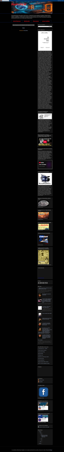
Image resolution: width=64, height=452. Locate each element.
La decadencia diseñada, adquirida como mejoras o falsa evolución (46, 324)
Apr (40, 432)
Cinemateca (36, 21)
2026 (40, 443)
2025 (40, 431)
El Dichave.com (40, 355)
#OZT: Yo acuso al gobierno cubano (43, 363)
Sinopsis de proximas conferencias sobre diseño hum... (44, 436)
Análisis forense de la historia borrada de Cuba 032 (47, 318)
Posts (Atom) (26, 30)
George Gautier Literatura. (42, 350)
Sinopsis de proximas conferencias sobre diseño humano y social (45, 288)
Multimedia (27, 21)
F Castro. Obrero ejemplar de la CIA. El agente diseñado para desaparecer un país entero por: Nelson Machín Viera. (47, 300)
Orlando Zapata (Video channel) (43, 361)
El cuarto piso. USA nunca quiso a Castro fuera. (46, 307)
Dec (41, 441)
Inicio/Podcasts (17, 21)
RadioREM (18, 4)
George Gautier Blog (41, 351)
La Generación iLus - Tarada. (42, 348)
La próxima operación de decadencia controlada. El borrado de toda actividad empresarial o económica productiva (46, 336)
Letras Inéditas (46, 21)
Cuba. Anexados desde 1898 (46, 313)
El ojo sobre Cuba (41, 358)
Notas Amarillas (40, 353)
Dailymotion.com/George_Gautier (43, 356)
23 (41, 438)
